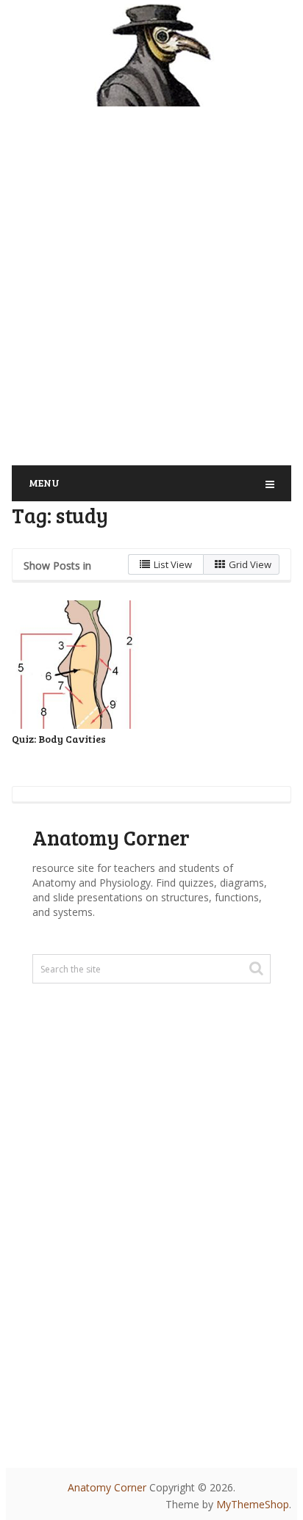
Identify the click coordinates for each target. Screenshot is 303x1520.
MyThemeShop (252, 1504)
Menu (44, 483)
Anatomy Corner (107, 1487)
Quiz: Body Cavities (59, 739)
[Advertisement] (151, 277)
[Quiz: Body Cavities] (76, 664)
